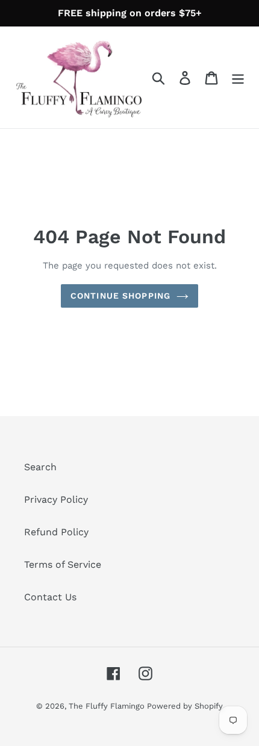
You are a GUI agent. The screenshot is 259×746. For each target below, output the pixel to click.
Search (40, 467)
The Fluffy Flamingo (108, 705)
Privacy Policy (56, 499)
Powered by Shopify (185, 705)
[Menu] (238, 77)
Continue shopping (120, 295)
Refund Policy (56, 532)
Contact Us (50, 597)
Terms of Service (62, 564)
